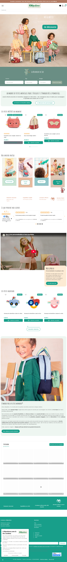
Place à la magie (57, 82)
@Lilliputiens (6, 446)
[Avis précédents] (13, 216)
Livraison (37, 534)
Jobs (36, 537)
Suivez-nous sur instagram (57, 444)
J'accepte (24, 555)
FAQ (35, 523)
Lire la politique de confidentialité (8, 551)
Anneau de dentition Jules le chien (13, 313)
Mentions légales (44, 559)
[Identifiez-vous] (63, 6)
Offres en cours (38, 526)
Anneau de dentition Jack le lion (32, 313)
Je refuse (6, 555)
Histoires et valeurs (5, 523)
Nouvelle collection (5, 526)
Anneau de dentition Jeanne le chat (53, 313)
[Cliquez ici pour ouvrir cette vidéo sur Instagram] (32, 462)
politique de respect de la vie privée (42, 546)
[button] (2, 559)
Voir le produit (13, 142)
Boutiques (36, 527)
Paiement (37, 532)
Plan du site (51, 559)
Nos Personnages (5, 524)
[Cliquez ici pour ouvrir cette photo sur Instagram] (17, 462)
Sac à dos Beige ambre (30, 135)
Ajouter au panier (34, 142)
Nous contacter (38, 524)
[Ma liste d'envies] (60, 6)
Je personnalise (15, 555)
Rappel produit (38, 535)
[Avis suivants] (65, 216)
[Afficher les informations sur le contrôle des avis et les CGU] (11, 218)
